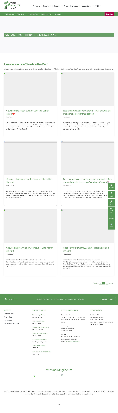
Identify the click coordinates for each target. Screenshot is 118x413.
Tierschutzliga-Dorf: (38, 315)
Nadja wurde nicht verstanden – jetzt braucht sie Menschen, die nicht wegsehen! (87, 112)
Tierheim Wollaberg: (38, 321)
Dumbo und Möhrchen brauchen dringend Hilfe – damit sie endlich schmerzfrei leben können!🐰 (87, 180)
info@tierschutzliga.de (72, 341)
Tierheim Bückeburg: (38, 345)
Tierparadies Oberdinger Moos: (41, 351)
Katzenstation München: (39, 339)
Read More (113, 192)
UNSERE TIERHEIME (39, 310)
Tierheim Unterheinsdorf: (39, 333)
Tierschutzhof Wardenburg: (40, 327)
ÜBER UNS (7, 310)
